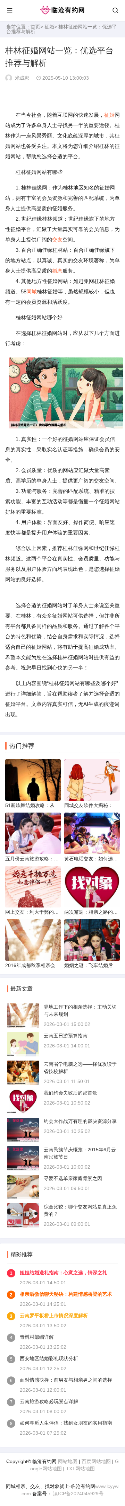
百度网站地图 (96, 1461)
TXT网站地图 (80, 1468)
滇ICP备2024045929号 (77, 1493)
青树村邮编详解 (37, 1337)
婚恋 (57, 271)
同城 (31, 291)
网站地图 (67, 1461)
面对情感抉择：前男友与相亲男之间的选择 (66, 1380)
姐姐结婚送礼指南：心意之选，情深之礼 (63, 1272)
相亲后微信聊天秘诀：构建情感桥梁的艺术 (66, 1294)
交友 (57, 239)
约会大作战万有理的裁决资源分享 (80, 1121)
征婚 (49, 26)
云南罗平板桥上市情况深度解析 (54, 1315)
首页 (35, 26)
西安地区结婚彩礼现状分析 (49, 1358)
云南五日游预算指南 (66, 1035)
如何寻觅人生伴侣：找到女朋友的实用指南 (66, 1423)
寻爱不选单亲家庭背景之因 (73, 1178)
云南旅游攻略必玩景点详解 (49, 1401)
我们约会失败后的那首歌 (70, 1093)
